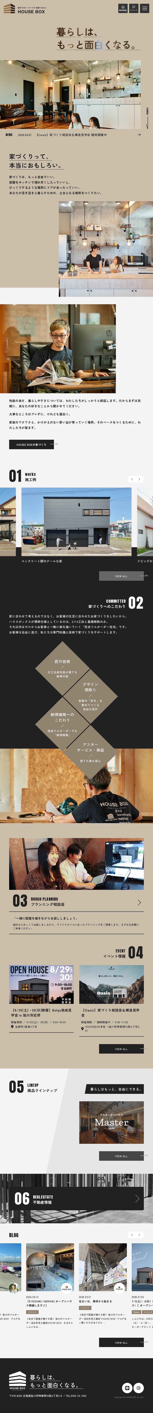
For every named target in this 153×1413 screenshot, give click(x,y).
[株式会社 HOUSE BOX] (25, 8)
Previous (131, 479)
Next (140, 479)
